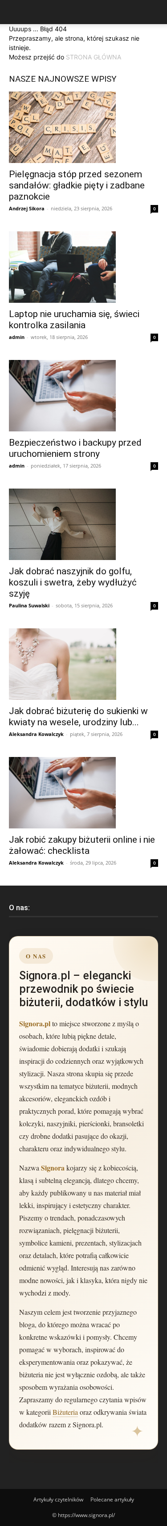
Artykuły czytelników (58, 1499)
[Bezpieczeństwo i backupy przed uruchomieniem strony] (83, 395)
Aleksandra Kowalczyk (36, 734)
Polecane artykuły (112, 1499)
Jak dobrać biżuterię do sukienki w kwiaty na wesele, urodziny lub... (78, 716)
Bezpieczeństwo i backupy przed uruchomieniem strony (75, 448)
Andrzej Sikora (27, 208)
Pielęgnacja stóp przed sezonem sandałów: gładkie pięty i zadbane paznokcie (77, 185)
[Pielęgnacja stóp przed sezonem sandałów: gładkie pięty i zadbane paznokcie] (83, 127)
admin (16, 337)
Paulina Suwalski (29, 605)
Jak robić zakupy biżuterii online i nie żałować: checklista (82, 845)
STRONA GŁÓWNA (93, 57)
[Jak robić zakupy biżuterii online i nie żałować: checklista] (83, 792)
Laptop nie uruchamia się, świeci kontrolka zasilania (74, 319)
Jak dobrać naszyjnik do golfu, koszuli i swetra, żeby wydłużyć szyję (73, 582)
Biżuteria (65, 1412)
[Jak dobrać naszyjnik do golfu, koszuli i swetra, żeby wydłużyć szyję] (83, 524)
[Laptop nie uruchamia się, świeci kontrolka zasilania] (83, 267)
